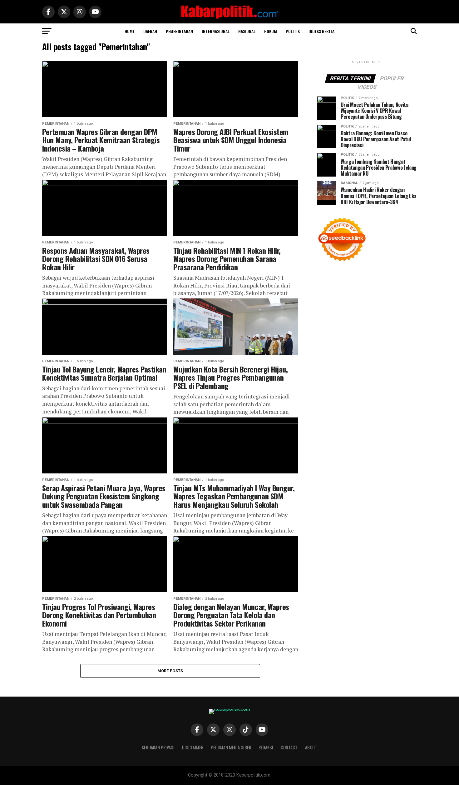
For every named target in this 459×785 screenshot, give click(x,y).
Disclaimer (192, 747)
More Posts (170, 670)
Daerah (150, 31)
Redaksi (266, 747)
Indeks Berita (321, 31)
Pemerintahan (179, 31)
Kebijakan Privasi (158, 747)
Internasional (216, 31)
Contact (289, 747)
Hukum (270, 31)
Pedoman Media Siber (231, 747)
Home (130, 31)
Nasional (246, 31)
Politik (293, 31)
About (311, 747)
